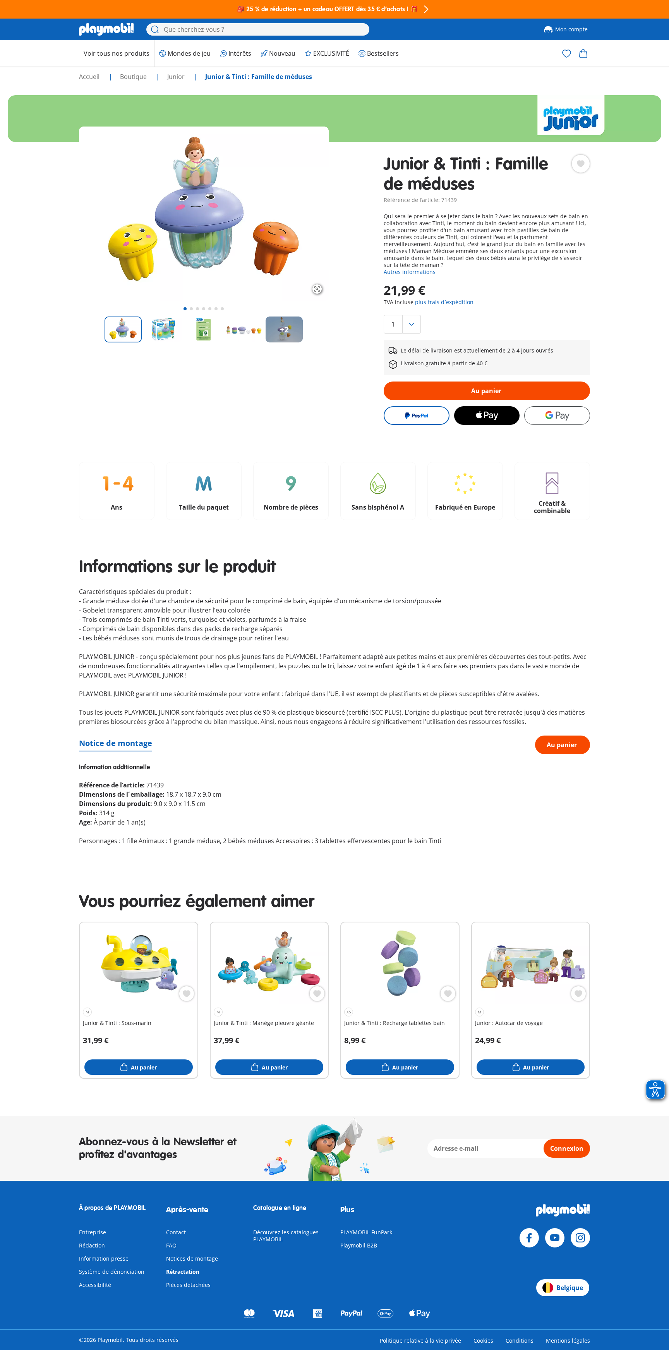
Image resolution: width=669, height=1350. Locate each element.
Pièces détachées (188, 1284)
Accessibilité (95, 1284)
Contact (176, 1232)
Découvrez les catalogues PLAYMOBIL (286, 1236)
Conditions (519, 1340)
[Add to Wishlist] (580, 163)
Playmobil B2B (358, 1245)
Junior (176, 76)
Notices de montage (192, 1258)
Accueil (90, 76)
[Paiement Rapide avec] (416, 415)
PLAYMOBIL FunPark (366, 1232)
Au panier (486, 391)
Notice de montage (115, 743)
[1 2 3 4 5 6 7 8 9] (487, 324)
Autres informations (410, 271)
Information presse (104, 1258)
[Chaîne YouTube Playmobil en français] (554, 1237)
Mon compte (571, 29)
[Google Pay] (557, 415)
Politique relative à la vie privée (420, 1340)
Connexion (566, 1148)
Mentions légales (568, 1340)
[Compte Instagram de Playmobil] (580, 1237)
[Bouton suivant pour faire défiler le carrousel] (308, 213)
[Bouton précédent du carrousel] (99, 213)
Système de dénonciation (111, 1271)
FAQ (171, 1245)
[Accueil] (106, 29)
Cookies (483, 1340)
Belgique (569, 1287)
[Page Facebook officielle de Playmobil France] (529, 1237)
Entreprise (92, 1232)
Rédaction (92, 1245)
